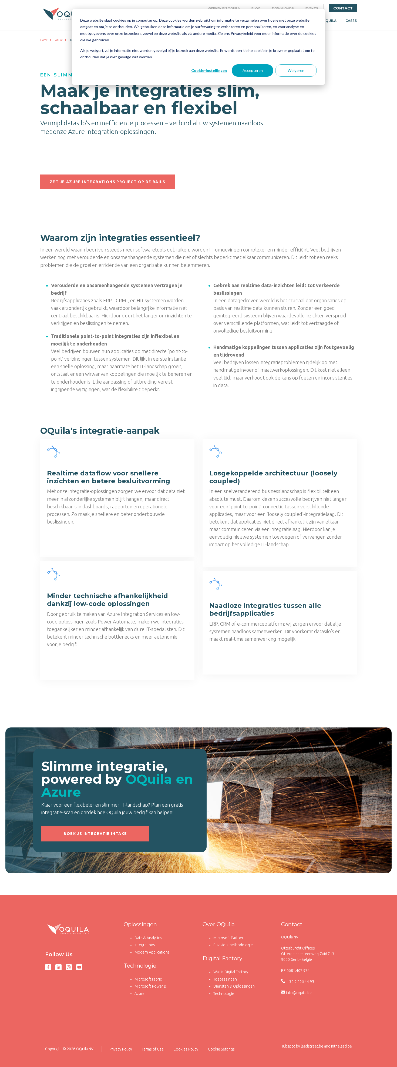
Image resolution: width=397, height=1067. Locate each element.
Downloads (283, 8)
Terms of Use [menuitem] (153, 1049)
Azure (59, 40)
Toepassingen (225, 979)
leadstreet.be (312, 1046)
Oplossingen (140, 924)
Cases (351, 21)
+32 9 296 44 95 (300, 981)
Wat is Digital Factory (230, 972)
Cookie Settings (221, 1049)
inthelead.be (341, 1046)
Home (44, 40)
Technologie (140, 965)
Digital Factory (222, 958)
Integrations (144, 945)
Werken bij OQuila (224, 8)
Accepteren (253, 70)
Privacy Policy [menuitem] (120, 1049)
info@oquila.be (299, 993)
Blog (255, 8)
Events (311, 8)
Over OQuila (219, 924)
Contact (343, 8)
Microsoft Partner (228, 938)
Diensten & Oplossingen (234, 986)
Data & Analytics (148, 938)
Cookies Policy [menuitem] (185, 1049)
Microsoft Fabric (148, 979)
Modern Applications (152, 952)
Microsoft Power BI (150, 986)
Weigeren (296, 70)
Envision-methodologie (233, 945)
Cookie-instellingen (209, 70)
